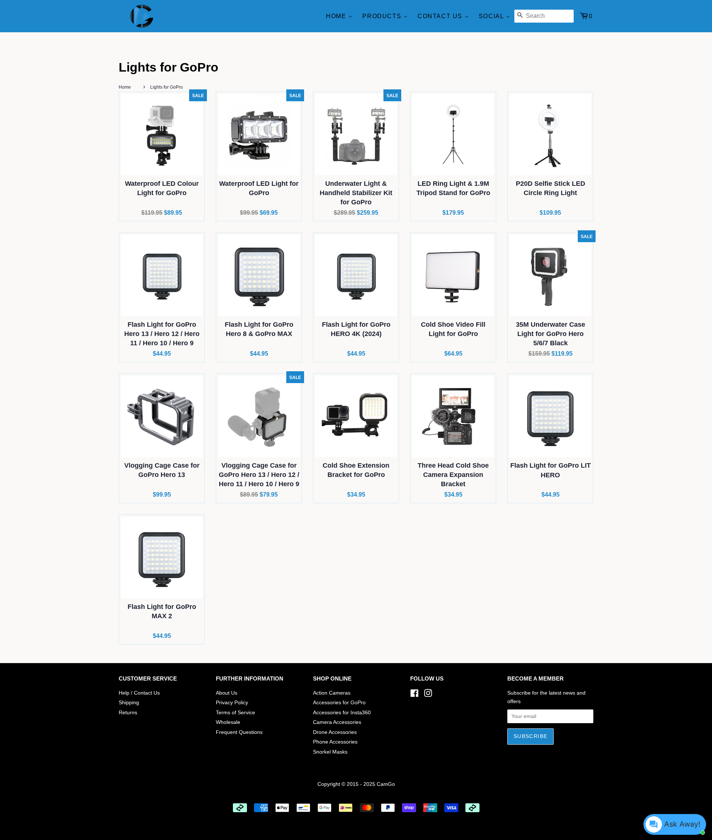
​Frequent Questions (239, 732)
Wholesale (228, 722)
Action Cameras (331, 693)
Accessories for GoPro (339, 702)
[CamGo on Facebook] (414, 695)
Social (492, 16)
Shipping (129, 702)
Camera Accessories (337, 722)
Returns (128, 712)
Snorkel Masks (330, 752)
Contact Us (441, 16)
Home (337, 16)
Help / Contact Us (139, 693)
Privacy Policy (232, 702)
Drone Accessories (335, 732)
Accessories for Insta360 (342, 712)
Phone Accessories (335, 742)
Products (382, 16)
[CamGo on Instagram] (428, 695)
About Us (226, 693)
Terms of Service (235, 712)
